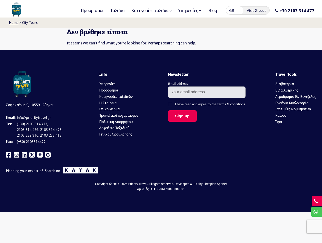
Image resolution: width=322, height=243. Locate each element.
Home (13, 22)
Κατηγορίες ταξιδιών (116, 96)
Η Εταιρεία (108, 102)
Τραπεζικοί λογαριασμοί (118, 115)
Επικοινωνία (109, 109)
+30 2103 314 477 (297, 10)
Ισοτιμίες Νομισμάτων (293, 109)
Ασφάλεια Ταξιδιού (114, 127)
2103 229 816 (27, 135)
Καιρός (281, 115)
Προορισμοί (108, 90)
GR (231, 10)
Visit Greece (256, 10)
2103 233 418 (51, 135)
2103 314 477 (36, 124)
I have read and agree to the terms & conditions (209, 104)
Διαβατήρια (284, 83)
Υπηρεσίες (107, 83)
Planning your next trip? (24, 170)
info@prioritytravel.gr (34, 117)
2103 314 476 (27, 129)
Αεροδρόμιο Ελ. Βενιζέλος (295, 96)
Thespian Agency (215, 184)
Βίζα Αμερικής (286, 90)
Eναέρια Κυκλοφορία (291, 102)
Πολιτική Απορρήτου (116, 121)
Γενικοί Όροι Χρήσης (115, 134)
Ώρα (278, 121)
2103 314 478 (51, 129)
